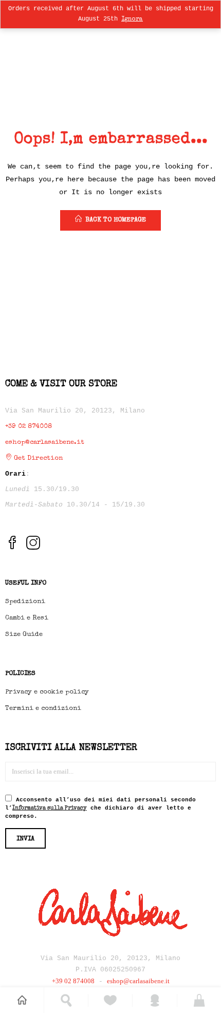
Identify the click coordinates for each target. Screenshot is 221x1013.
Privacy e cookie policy (47, 692)
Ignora (132, 19)
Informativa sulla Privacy (49, 808)
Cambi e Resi (26, 618)
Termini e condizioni (43, 708)
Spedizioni (25, 601)
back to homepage (115, 220)
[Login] (155, 1000)
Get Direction (37, 458)
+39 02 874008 (28, 426)
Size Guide (24, 634)
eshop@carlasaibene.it (44, 442)
